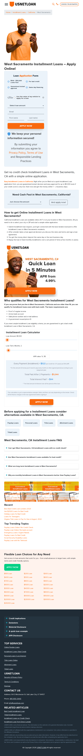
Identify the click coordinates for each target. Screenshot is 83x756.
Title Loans (48, 423)
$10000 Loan (29, 596)
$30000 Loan (49, 599)
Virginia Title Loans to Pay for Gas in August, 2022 (23, 519)
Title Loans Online (11, 660)
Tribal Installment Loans (13, 715)
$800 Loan (28, 581)
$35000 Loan (9, 603)
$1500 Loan (28, 585)
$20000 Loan (9, 599)
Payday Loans (13, 423)
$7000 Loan (28, 592)
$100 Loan (8, 574)
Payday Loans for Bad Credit (14, 535)
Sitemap (7, 686)
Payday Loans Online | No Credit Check (18, 527)
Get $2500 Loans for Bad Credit (16, 511)
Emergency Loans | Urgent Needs (16, 533)
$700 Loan (8, 581)
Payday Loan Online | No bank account (18, 530)
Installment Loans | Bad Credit (15, 652)
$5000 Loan (48, 588)
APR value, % (38, 356)
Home (8, 12)
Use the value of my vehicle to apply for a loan (28, 97)
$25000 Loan (29, 599)
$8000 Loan (48, 592)
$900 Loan (48, 581)
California (31, 12)
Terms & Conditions (11, 682)
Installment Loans (19, 12)
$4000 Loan (28, 588)
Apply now (41, 402)
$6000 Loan (9, 592)
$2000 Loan (48, 585)
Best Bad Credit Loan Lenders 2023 (17, 509)
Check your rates (69, 4)
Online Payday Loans (12, 647)
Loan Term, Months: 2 (14, 346)
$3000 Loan (8, 588)
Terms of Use (35, 153)
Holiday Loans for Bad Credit (15, 514)
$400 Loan (8, 577)
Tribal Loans (12, 432)
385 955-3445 (15, 699)
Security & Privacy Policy (13, 677)
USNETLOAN (41, 748)
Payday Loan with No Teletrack (15, 540)
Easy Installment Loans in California (18, 181)
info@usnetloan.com (16, 703)
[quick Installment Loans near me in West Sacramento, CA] (31, 270)
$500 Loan (28, 577)
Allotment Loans (66, 423)
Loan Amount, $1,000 (14, 336)
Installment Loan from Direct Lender (17, 722)
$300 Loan (48, 574)
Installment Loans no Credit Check (17, 718)
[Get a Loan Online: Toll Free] (57, 4)
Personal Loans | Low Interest (15, 656)
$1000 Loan (8, 585)
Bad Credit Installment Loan (14, 711)
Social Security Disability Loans (15, 538)
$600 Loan (48, 577)
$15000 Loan (48, 596)
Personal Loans (31, 423)
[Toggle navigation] (6, 4)
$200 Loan (28, 574)
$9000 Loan (9, 596)
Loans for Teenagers (12, 517)
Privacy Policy (17, 153)
